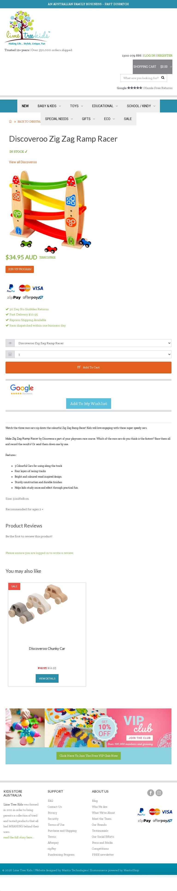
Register (148, 884)
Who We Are (99, 806)
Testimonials (100, 830)
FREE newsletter (103, 854)
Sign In (165, 884)
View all (23, 162)
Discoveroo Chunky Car (47, 648)
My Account (128, 884)
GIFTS (86, 119)
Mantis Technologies (75, 870)
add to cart (91, 367)
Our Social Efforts (103, 836)
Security (53, 818)
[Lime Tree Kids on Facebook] (150, 792)
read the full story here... (18, 837)
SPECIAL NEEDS (56, 119)
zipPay (52, 848)
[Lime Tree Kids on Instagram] (159, 792)
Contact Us (55, 806)
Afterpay (53, 842)
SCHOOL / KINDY (139, 106)
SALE (128, 119)
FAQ (50, 800)
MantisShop (131, 870)
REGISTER (164, 55)
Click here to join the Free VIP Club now (88, 756)
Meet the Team (101, 818)
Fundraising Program (61, 854)
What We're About (103, 812)
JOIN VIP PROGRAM (19, 269)
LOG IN (149, 55)
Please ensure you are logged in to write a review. (40, 553)
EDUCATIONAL (102, 106)
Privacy (52, 812)
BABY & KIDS (47, 106)
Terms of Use (56, 824)
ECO (107, 119)
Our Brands (99, 824)
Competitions (100, 848)
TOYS (74, 106)
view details (47, 678)
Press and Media (102, 842)
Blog (95, 800)
